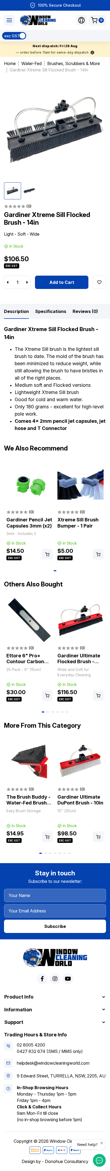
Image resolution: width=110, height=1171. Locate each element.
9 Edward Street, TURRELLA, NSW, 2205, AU (61, 1076)
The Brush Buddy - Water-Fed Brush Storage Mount (28, 803)
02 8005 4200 (31, 1045)
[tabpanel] (29, 511)
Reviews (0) (85, 311)
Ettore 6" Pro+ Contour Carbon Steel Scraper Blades (25, 665)
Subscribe (55, 926)
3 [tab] (52, 712)
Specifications (50, 311)
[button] (81, 20)
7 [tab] (69, 853)
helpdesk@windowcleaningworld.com (53, 1063)
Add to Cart (61, 282)
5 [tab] (62, 712)
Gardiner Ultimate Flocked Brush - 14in (78, 661)
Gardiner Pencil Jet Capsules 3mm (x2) (29, 523)
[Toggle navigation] (9, 20)
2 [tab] (47, 712)
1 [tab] (55, 570)
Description (16, 311)
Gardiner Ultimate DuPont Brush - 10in (80, 800)
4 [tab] (57, 712)
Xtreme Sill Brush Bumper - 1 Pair (78, 523)
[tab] (16, 311)
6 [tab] (67, 712)
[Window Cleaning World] (38, 20)
